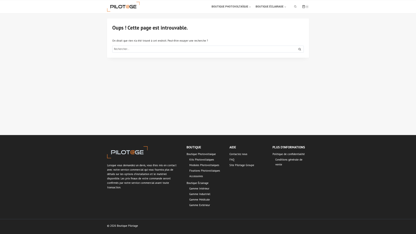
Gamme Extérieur (199, 205)
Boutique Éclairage (197, 183)
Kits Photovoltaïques (201, 159)
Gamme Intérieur (199, 188)
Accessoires (196, 176)
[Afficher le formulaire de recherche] (295, 6)
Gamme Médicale (199, 199)
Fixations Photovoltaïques (204, 170)
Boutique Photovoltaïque (201, 154)
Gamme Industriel (199, 194)
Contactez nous (238, 154)
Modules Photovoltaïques (204, 165)
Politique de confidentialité (289, 154)
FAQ (231, 159)
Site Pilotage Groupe (241, 165)
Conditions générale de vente (288, 162)
